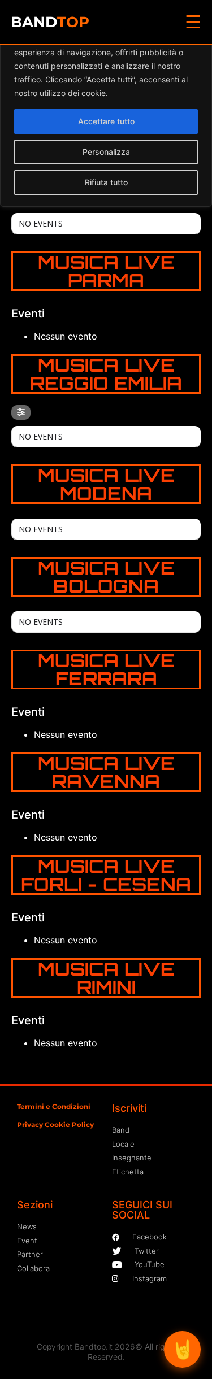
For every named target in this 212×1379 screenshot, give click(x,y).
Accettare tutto (106, 121)
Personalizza (106, 151)
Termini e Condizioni (53, 1106)
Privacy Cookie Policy (55, 1124)
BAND (50, 22)
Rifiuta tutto (106, 182)
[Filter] (21, 412)
